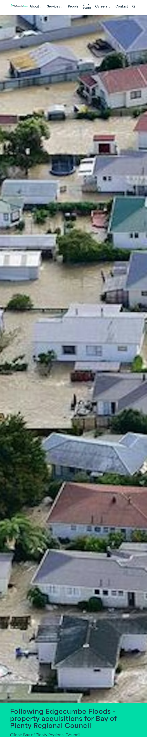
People (73, 6)
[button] (134, 7)
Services (53, 6)
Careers (101, 6)
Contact (121, 6)
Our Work (87, 7)
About (34, 6)
